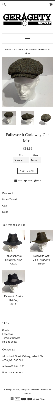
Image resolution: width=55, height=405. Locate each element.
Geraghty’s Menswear (30, 389)
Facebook (7, 334)
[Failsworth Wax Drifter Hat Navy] (13, 241)
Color (35, 155)
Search (6, 330)
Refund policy (9, 341)
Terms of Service (11, 338)
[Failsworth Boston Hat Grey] (13, 281)
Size (21, 155)
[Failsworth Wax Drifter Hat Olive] (41, 241)
